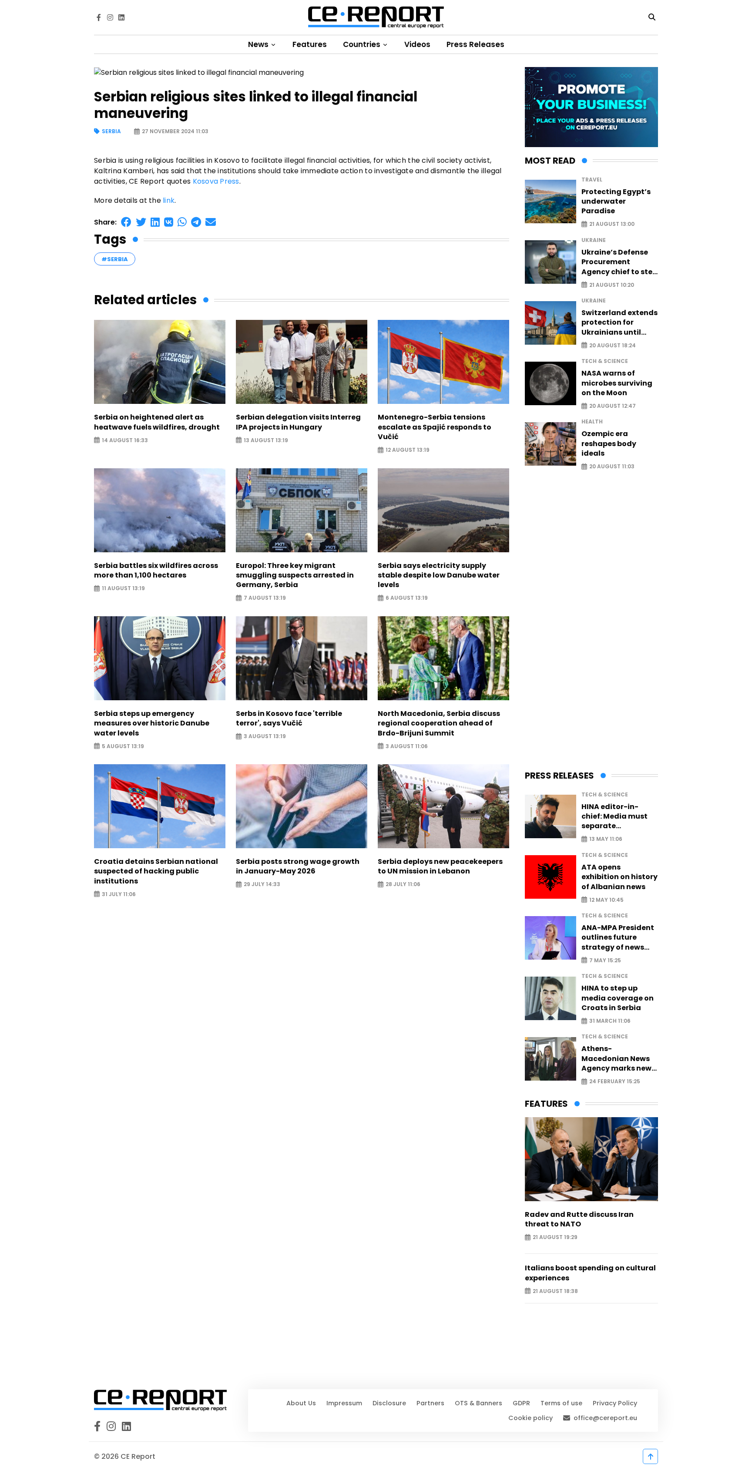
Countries (362, 44)
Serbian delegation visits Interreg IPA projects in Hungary (298, 422)
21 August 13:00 (611, 224)
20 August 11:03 (611, 466)
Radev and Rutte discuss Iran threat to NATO (579, 1219)
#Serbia (114, 259)
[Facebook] (99, 17)
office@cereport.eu (605, 1418)
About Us (301, 1403)
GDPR (521, 1403)
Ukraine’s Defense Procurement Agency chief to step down (619, 262)
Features (309, 44)
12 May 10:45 (606, 900)
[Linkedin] (121, 17)
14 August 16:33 (125, 440)
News (259, 44)
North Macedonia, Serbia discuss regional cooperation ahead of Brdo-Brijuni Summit (439, 723)
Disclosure (389, 1403)
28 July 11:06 (403, 884)
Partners (430, 1403)
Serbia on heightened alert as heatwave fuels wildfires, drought (157, 422)
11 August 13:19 (123, 588)
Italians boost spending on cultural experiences (590, 1273)
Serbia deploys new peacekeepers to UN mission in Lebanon (440, 866)
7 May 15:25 (605, 960)
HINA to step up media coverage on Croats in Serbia (617, 998)
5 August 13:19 (123, 746)
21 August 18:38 (555, 1291)
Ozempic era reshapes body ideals (608, 443)
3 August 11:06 (407, 746)
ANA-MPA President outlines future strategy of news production (617, 937)
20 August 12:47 (612, 406)
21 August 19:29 (555, 1237)
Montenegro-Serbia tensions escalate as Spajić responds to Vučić (434, 427)
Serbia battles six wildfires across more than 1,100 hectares (156, 570)
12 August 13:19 (408, 450)
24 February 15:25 (614, 1081)
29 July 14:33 (262, 884)
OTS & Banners (478, 1403)
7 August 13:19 (265, 598)
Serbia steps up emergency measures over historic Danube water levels (151, 723)
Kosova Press (216, 181)
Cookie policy (530, 1418)
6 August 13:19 (407, 598)
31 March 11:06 (610, 1021)
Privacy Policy (615, 1403)
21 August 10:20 (611, 285)
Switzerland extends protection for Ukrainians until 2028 (619, 322)
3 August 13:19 (265, 736)
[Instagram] (110, 17)
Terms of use (561, 1403)
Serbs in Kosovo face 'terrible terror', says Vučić (289, 718)
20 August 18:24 (612, 345)
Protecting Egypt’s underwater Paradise (616, 201)
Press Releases (475, 44)
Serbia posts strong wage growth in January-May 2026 (297, 866)
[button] (126, 222)
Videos (417, 44)
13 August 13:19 (266, 440)
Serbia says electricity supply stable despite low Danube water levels (439, 575)
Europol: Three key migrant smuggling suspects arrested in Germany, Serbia (295, 575)
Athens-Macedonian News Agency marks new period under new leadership (616, 1058)
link (169, 200)
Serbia (111, 131)
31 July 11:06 (119, 894)
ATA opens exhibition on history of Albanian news (619, 877)
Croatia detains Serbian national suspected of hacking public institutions (156, 871)
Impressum (344, 1403)
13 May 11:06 (605, 839)
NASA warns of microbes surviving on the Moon (616, 383)
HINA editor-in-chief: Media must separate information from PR (619, 816)
